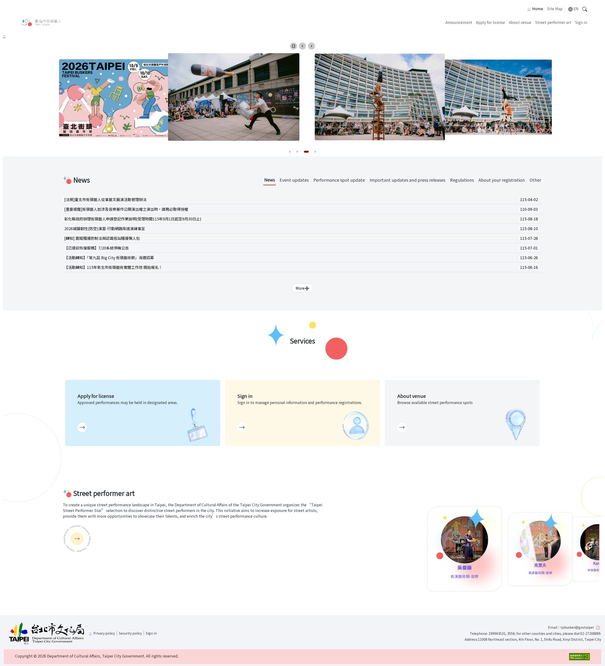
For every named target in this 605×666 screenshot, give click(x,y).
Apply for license (490, 22)
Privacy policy (104, 633)
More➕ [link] (302, 288)
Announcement (458, 22)
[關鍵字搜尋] (584, 8)
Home (537, 8)
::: (528, 8)
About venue (520, 22)
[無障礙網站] (579, 656)
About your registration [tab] (502, 180)
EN (576, 8)
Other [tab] (535, 180)
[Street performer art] (77, 538)
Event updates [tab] (294, 180)
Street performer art (553, 22)
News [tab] (269, 179)
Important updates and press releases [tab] (407, 180)
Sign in (581, 22)
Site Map (554, 8)
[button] (293, 46)
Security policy (130, 633)
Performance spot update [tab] (339, 180)
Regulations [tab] (462, 180)
